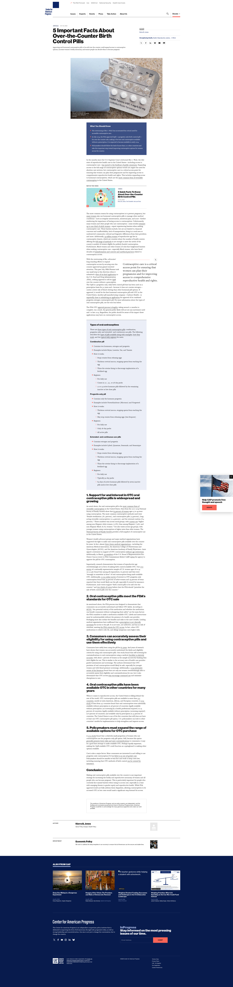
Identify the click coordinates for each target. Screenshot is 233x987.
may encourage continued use (119, 675)
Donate (175, 14)
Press (101, 14)
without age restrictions (135, 552)
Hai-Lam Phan (137, 201)
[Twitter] (54, 940)
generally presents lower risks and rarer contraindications (107, 741)
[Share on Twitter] (141, 43)
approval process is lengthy (108, 307)
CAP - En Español (156, 963)
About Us (123, 14)
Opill (114, 279)
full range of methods (103, 241)
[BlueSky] (73, 940)
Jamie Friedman (155, 901)
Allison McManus (171, 901)
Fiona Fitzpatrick (57, 901)
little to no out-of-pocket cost (125, 756)
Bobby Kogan (163, 901)
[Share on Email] (159, 43)
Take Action (111, 14)
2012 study (92, 736)
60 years (124, 647)
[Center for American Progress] (56, 8)
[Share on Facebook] (146, 43)
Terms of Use (155, 959)
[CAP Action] (59, 961)
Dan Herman (97, 901)
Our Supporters (156, 965)
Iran (88, 3)
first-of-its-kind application (106, 274)
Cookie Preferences (157, 967)
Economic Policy (84, 841)
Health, (155, 38)
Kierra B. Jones (122, 201)
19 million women (111, 236)
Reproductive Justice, (164, 38)
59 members (108, 554)
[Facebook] (58, 940)
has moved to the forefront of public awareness (119, 165)
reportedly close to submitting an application (103, 297)
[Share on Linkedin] (150, 43)
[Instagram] (65, 940)
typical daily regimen (108, 337)
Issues (73, 14)
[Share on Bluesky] (155, 43)
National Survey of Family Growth (99, 532)
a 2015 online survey (108, 577)
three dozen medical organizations (118, 544)
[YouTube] (61, 940)
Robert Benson (89, 901)
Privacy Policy (155, 961)
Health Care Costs (119, 3)
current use (133, 521)
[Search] (168, 15)
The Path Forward (79, 3)
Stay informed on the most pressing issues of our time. (145, 930)
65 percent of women (121, 511)
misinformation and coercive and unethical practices (114, 252)
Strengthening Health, (146, 38)
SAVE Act (94, 3)
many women (91, 216)
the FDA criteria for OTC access (112, 627)
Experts (82, 14)
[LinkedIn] (69, 940)
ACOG (88, 609)
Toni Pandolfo (129, 201)
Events (92, 14)
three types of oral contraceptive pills (111, 329)
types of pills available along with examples (116, 334)
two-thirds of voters (104, 587)
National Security (105, 3)
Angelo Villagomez (66, 901)
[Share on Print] (164, 43)
